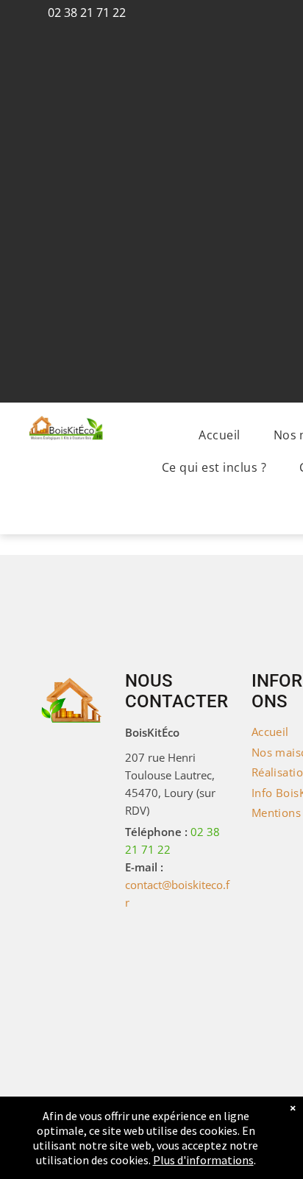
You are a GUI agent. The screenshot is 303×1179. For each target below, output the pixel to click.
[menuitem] (225, 435)
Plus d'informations (203, 1160)
